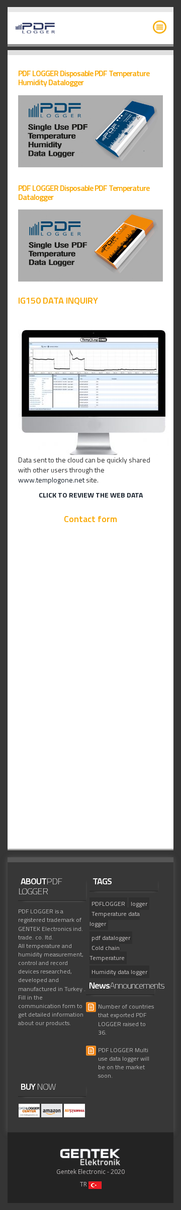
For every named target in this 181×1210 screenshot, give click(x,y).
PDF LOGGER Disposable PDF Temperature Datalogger (83, 192)
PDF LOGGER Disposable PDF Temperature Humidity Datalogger (83, 77)
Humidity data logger (119, 972)
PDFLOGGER (108, 903)
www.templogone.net (51, 479)
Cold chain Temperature (107, 952)
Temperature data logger (114, 918)
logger (139, 903)
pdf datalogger (111, 937)
